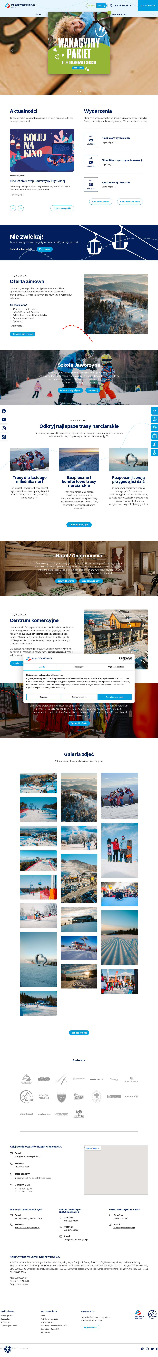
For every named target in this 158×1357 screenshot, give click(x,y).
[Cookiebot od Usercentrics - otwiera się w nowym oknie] (121, 659)
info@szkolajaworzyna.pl (76, 1239)
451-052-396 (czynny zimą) (27, 1227)
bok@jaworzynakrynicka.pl (27, 1156)
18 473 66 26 (120, 5)
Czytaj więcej (16, 194)
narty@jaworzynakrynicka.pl (28, 1218)
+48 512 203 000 (71, 1221)
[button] (77, 91)
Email (18, 1153)
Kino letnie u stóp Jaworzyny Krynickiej (37, 181)
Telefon (19, 1163)
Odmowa (43, 697)
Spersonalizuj (78, 697)
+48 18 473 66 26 (22, 1166)
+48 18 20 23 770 (120, 1218)
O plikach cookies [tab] (116, 667)
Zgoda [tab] (42, 667)
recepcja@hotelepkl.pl (124, 1227)
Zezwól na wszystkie (114, 697)
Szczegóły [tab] (79, 667)
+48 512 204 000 (71, 1230)
